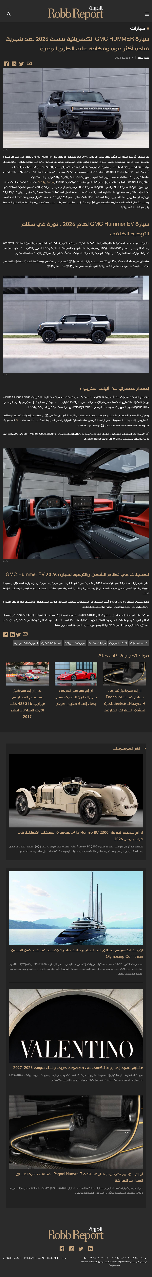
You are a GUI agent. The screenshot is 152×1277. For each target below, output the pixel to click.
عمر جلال (143, 57)
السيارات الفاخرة (51, 643)
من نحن (63, 1258)
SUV (18, 420)
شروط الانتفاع (11, 1258)
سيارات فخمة (97, 643)
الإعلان (40, 1258)
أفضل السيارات (118, 643)
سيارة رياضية (46, 182)
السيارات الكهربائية (26, 643)
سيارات (137, 28)
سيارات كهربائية (75, 643)
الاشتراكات (27, 1258)
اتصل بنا (51, 1258)
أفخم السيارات (139, 643)
